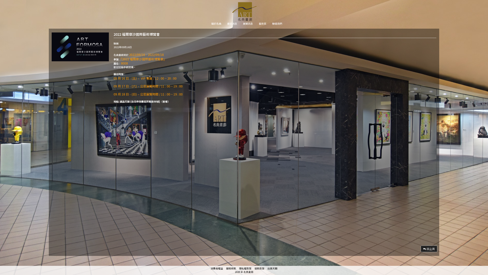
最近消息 (232, 23)
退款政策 (259, 268)
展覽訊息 (248, 23)
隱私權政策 (245, 268)
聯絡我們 (277, 23)
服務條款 (231, 268)
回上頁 (431, 249)
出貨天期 (272, 268)
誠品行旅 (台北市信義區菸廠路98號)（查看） (145, 101)
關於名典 (216, 23)
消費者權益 (217, 268)
